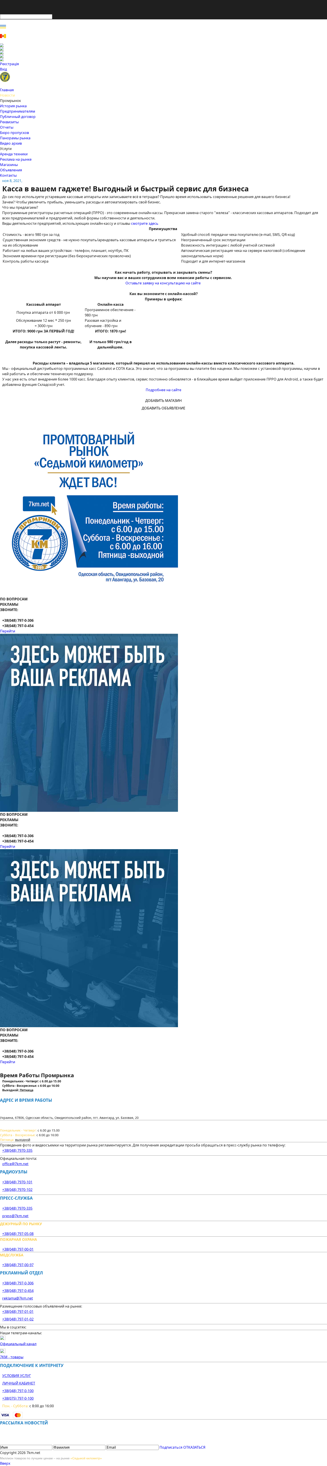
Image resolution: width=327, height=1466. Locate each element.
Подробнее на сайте (163, 389)
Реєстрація (9, 63)
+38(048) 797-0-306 (18, 1283)
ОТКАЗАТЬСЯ (194, 1447)
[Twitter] (163, 52)
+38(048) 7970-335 (17, 1150)
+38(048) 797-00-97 (18, 1264)
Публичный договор (18, 116)
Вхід (3, 69)
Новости (7, 95)
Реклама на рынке (16, 159)
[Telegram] (163, 59)
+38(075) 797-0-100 (18, 1398)
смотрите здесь (144, 223)
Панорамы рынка (15, 138)
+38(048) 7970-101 (17, 1182)
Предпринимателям (17, 111)
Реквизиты (9, 121)
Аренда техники (14, 154)
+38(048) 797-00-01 (18, 1249)
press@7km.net (15, 1215)
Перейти (7, 631)
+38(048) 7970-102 (17, 1189)
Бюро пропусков (14, 132)
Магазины (9, 164)
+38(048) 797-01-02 (18, 1319)
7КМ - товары (11, 1357)
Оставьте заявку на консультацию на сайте (163, 283)
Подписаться (170, 1447)
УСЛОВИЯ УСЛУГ (16, 1375)
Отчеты (6, 127)
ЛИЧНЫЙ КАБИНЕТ (18, 1383)
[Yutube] (163, 56)
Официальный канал (18, 1343)
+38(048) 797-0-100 (18, 1390)
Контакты (8, 175)
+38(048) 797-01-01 (18, 1311)
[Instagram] (163, 49)
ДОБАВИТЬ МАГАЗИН (163, 400)
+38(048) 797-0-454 (18, 1290)
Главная (7, 89)
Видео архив (11, 143)
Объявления (11, 170)
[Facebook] (163, 45)
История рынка (13, 105)
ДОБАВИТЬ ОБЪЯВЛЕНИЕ (163, 408)
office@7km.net (15, 1163)
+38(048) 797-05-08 (18, 1233)
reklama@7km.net (17, 1298)
